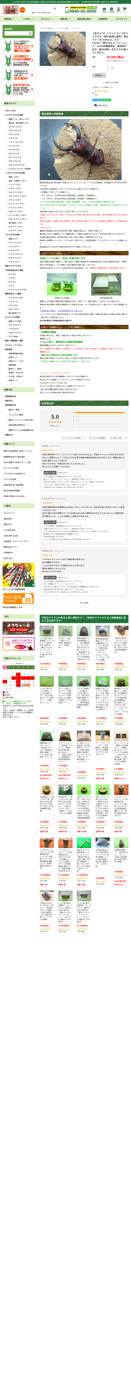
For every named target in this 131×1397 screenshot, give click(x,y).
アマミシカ (13, 301)
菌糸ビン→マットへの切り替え (21, 420)
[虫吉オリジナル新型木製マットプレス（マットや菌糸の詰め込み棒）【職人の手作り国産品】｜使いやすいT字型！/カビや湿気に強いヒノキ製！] (84, 843)
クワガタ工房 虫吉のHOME (47, 28)
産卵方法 (8, 400)
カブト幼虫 (13, 336)
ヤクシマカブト (15, 325)
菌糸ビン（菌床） (16, 368)
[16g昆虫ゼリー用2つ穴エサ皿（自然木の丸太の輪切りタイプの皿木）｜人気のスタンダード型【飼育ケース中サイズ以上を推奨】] (65, 789)
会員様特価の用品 (16, 353)
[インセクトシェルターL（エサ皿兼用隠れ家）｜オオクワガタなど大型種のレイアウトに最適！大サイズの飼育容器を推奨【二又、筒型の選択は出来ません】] (65, 843)
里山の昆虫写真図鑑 (12, 490)
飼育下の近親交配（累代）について (18, 451)
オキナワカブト (15, 332)
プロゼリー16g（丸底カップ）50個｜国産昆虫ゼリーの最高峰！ (64, 643)
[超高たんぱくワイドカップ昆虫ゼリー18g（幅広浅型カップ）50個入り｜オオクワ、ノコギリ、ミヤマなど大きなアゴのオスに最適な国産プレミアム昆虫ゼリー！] (103, 681)
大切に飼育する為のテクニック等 (17, 462)
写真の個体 (43, 13)
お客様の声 (103, 19)
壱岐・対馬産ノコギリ (18, 180)
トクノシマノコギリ (76, 28)
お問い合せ (8, 558)
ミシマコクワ (14, 246)
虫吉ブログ (8, 524)
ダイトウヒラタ (15, 157)
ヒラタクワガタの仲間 (14, 115)
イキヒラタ (13, 138)
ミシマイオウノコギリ (18, 215)
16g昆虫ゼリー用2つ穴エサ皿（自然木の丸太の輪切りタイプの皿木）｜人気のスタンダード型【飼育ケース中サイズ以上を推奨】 (65, 805)
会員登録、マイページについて (16, 541)
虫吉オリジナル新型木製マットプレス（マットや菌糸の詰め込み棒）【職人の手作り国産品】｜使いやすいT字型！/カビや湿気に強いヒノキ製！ (83, 860)
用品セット (13, 380)
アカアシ (12, 278)
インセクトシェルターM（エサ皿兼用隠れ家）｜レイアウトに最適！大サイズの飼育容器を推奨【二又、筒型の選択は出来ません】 (47, 858)
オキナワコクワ (15, 258)
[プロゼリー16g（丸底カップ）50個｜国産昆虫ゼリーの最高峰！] (65, 631)
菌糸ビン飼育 (14, 409)
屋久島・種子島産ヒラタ (18, 123)
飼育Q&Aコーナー (11, 547)
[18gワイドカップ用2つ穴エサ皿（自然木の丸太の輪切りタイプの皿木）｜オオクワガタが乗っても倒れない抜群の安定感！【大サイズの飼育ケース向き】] (103, 789)
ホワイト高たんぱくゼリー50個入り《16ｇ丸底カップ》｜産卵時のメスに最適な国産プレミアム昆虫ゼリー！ (65, 695)
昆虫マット (13, 357)
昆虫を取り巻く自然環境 (13, 485)
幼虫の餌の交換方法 (17, 425)
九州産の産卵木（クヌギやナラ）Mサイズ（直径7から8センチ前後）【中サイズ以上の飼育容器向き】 (121, 645)
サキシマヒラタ (15, 130)
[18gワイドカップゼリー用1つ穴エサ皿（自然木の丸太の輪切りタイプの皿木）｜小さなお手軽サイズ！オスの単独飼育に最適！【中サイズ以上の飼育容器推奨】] (84, 789)
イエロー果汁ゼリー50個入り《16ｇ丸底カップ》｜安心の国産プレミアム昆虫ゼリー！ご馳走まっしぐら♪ (47, 695)
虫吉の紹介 (8, 518)
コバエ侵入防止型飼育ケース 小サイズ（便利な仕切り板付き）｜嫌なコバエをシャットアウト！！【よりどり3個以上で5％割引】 (65, 912)
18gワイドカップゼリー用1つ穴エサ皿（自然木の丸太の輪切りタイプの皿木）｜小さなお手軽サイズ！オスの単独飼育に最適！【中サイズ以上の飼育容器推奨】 (84, 807)
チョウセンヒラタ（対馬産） (20, 168)
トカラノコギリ (15, 188)
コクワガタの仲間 (12, 234)
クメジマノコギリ (16, 192)
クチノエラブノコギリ (18, 196)
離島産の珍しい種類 (13, 293)
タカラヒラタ (14, 153)
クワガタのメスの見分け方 (14, 473)
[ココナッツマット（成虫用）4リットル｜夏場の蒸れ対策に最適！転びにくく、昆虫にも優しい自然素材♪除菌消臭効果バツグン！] (65, 736)
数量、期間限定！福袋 (14, 340)
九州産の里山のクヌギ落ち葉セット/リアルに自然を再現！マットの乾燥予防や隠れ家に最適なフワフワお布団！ (102, 858)
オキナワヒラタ (15, 161)
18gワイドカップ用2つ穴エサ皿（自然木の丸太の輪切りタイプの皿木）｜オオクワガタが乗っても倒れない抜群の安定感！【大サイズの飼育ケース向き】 (103, 807)
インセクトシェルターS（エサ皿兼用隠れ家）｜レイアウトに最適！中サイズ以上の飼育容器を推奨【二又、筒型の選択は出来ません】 (121, 806)
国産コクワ (13, 238)
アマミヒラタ (14, 134)
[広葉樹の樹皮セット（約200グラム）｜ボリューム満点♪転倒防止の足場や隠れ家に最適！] (121, 843)
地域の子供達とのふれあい (14, 496)
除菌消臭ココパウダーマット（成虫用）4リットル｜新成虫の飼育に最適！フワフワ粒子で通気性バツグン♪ (46, 750)
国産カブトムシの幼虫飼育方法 (21, 430)
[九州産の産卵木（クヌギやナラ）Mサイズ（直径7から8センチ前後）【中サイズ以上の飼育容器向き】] (121, 631)
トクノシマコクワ (16, 254)
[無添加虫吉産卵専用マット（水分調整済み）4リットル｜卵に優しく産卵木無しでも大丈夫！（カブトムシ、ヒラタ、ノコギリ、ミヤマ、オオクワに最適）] (103, 631)
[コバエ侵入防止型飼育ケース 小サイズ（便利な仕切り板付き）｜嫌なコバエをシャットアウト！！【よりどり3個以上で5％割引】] (65, 896)
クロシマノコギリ (16, 211)
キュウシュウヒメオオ (18, 289)
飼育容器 (12, 365)
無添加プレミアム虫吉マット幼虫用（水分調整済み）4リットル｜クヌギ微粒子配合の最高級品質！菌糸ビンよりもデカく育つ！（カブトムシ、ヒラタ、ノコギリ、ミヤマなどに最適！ (121, 701)
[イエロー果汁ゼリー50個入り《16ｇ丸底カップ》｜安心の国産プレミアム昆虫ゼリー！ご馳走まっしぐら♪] (47, 681)
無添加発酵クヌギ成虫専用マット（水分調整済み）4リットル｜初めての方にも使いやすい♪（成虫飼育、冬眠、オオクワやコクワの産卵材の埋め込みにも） (84, 648)
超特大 (49, 13)
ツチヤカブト (14, 329)
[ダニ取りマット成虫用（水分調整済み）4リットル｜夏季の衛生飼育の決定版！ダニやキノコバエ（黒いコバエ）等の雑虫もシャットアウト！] (84, 736)
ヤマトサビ (13, 305)
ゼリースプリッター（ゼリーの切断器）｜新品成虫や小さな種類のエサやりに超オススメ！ (103, 748)
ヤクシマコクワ (15, 242)
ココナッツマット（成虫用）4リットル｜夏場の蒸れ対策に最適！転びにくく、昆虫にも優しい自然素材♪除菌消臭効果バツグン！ (65, 752)
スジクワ (12, 274)
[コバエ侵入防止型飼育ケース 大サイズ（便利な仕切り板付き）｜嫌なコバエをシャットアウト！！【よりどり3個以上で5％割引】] (84, 896)
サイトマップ (121, 19)
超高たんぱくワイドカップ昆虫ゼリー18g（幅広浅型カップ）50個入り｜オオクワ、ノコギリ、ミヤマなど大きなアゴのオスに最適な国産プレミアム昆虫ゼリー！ (103, 699)
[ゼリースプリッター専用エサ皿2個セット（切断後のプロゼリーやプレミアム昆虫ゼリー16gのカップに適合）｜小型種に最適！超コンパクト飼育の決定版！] (121, 736)
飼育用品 (8, 349)
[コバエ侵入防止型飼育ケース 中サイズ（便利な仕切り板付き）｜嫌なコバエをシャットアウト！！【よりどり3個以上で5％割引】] (47, 631)
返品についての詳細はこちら (104, 87)
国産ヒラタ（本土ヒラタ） (19, 119)
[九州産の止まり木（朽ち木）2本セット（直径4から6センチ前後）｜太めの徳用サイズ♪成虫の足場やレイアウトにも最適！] (47, 896)
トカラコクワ (14, 250)
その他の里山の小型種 (14, 270)
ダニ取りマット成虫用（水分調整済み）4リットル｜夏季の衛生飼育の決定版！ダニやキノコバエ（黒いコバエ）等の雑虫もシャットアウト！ (84, 752)
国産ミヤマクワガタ (13, 266)
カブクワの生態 (10, 479)
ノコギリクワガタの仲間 (63, 28)
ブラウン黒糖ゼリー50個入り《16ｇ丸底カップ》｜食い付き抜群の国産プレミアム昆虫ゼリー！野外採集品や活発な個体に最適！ (83, 697)
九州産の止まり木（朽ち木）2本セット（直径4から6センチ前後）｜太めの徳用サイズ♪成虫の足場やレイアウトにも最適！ (46, 911)
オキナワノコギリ (16, 226)
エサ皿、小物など (16, 376)
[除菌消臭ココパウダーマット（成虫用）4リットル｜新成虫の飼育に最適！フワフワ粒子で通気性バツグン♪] (47, 736)
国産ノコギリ (14, 177)
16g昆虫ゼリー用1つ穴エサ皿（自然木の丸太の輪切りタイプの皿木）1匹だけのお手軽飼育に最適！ (47, 804)
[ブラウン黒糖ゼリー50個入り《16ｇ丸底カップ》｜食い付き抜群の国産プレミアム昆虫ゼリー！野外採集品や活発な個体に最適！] (84, 681)
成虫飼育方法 (10, 396)
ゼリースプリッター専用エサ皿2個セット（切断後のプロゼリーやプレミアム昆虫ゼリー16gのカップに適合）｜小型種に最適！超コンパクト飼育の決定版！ (121, 753)
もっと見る (84, 603)
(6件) (96, 95)
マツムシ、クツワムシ (14, 345)
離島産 (34, 13)
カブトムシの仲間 (12, 317)
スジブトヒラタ (15, 126)
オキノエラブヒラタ (17, 165)
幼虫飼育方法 (10, 405)
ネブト (11, 285)
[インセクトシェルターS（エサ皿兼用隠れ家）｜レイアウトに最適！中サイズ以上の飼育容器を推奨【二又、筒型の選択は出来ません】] (121, 789)
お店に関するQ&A (11, 535)
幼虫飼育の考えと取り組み (14, 456)
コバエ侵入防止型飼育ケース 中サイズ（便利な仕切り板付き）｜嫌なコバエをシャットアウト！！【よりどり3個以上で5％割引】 (47, 647)
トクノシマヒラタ (16, 142)
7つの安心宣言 (9, 530)
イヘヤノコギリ (15, 184)
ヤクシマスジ (14, 309)
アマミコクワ (14, 261)
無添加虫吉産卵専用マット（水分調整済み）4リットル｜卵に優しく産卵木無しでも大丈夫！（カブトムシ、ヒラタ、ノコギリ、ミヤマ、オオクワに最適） (103, 649)
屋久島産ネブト (15, 313)
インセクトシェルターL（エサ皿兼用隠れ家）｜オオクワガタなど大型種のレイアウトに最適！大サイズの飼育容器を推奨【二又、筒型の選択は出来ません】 (65, 860)
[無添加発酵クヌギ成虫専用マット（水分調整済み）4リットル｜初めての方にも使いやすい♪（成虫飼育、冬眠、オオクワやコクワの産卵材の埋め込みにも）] (84, 631)
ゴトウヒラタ (14, 149)
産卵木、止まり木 (16, 372)
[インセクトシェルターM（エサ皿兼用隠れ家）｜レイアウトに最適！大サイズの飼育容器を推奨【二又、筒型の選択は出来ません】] (47, 843)
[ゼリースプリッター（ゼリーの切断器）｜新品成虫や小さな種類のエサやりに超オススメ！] (103, 736)
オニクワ (12, 282)
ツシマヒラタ (14, 145)
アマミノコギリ (15, 200)
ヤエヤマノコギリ (16, 230)
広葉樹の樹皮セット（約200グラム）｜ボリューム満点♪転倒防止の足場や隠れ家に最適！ (121, 856)
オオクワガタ (10, 110)
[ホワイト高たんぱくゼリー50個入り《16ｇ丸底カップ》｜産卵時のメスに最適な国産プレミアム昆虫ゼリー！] (65, 681)
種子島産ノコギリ (16, 223)
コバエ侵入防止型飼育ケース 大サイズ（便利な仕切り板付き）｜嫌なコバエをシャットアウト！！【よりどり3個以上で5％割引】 (84, 912)
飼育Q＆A (9, 434)
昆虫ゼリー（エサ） (17, 361)
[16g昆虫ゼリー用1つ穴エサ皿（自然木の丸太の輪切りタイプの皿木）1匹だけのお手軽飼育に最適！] (47, 789)
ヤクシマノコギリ (16, 207)
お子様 (38, 13)
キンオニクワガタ (16, 297)
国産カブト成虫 (15, 321)
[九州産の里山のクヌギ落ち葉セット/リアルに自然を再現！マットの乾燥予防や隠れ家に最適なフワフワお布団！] (103, 843)
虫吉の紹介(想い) (84, 19)
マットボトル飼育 (16, 414)
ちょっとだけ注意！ (12, 468)
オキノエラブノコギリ (17, 219)
